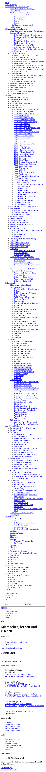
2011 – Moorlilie (20, 142)
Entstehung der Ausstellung (24, 77)
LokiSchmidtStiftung (12, 724)
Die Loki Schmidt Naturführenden (22, 91)
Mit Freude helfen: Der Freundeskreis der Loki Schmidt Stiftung (28, 439)
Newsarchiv (14, 545)
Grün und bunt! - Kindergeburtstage (27, 47)
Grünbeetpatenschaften (18, 220)
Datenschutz (9, 741)
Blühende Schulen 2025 (22, 281)
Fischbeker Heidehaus (17, 53)
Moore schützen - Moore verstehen (22, 257)
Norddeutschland (16, 287)
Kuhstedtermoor (20, 315)
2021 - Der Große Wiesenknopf (25, 122)
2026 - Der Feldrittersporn (23, 112)
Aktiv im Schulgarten (21, 478)
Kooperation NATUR (17, 228)
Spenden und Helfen (12, 426)
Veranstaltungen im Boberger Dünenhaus (28, 49)
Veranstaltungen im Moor (23, 263)
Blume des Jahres (16, 108)
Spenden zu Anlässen (21, 442)
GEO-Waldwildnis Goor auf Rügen (26, 398)
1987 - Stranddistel (21, 190)
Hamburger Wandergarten (19, 222)
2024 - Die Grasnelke (21, 116)
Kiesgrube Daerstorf (21, 299)
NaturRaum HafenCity (18, 73)
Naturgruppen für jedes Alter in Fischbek (28, 65)
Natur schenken (15, 458)
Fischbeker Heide (20, 355)
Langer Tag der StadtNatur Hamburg (23, 239)
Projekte (8, 95)
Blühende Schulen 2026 (22, 277)
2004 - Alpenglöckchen (22, 156)
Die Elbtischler (19, 235)
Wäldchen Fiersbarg (21, 374)
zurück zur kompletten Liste (11, 648)
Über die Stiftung (11, 743)
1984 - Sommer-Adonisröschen (25, 196)
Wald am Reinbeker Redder (24, 372)
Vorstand (13, 539)
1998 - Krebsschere (21, 168)
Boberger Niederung (21, 345)
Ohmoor (17, 327)
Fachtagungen (15, 27)
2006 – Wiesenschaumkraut (24, 152)
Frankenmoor (19, 301)
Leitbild (12, 549)
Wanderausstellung (21, 212)
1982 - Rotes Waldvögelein (23, 200)
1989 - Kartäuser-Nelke (22, 186)
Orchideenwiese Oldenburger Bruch (27, 329)
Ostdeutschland (15, 392)
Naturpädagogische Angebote (24, 41)
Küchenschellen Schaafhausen (25, 323)
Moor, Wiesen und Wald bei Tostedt (27, 325)
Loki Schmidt (14, 521)
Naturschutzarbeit (20, 51)
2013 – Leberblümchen (22, 138)
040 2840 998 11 (11, 706)
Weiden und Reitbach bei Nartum (26, 321)
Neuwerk (17, 360)
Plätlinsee (17, 404)
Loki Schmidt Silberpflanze (19, 243)
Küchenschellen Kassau (22, 313)
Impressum (9, 747)
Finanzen (13, 559)
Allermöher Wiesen (21, 343)
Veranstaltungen (11, 5)
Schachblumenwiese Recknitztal (25, 408)
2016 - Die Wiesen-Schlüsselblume (26, 132)
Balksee (17, 291)
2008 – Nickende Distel (22, 148)
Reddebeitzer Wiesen (21, 331)
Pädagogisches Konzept (18, 551)
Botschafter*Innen (16, 533)
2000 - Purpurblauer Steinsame (25, 164)
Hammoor (17, 307)
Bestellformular (15, 587)
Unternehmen (14, 480)
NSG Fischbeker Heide (22, 57)
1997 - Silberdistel (20, 170)
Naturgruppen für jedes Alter (24, 45)
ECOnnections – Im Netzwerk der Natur (24, 206)
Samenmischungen (16, 581)
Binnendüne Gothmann (18, 106)
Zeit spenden (18, 446)
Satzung (13, 535)
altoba (16, 233)
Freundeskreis (15, 89)
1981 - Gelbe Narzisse (22, 202)
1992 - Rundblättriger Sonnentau (25, 180)
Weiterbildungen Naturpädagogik (21, 25)
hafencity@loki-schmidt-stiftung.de (31, 706)
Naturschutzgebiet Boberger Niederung (28, 37)
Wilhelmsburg (19, 376)
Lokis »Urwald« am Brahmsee (25, 293)
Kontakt (8, 589)
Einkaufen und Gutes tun (23, 450)
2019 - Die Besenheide (22, 126)
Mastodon (8, 722)
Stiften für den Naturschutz (23, 456)
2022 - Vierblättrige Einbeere (24, 120)
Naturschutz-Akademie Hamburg (17, 7)
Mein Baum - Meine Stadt (19, 247)
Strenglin (17, 333)
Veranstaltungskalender (18, 87)
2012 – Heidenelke (21, 140)
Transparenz (14, 557)
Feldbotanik (18, 19)
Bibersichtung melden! (22, 255)
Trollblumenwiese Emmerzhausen (26, 390)
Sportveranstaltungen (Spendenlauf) (27, 474)
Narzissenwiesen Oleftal (22, 384)
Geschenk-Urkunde (21, 466)
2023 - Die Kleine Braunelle (24, 118)
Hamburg (13, 339)
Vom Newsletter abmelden (19, 571)
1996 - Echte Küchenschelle (24, 172)
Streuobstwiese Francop (22, 368)
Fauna (16, 21)
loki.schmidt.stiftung (12, 726)
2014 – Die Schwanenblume (24, 136)
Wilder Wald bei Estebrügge (24, 297)
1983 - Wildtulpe (20, 198)
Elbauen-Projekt (15, 208)
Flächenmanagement (17, 216)
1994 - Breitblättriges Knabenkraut (26, 176)
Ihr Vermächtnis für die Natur (24, 454)
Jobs (11, 561)
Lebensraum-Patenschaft (23, 464)
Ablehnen (5, 770)
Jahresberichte (15, 547)
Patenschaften (19, 79)
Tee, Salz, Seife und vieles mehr (21, 585)
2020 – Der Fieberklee (22, 124)
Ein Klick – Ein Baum (22, 214)
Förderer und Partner (17, 563)
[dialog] (23, 766)
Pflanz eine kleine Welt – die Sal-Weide (24, 269)
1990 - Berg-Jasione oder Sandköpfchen (28, 184)
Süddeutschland (15, 420)
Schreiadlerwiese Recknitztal (24, 410)
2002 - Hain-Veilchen (21, 160)
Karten (12, 579)
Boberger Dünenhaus (17, 33)
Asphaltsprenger (15, 101)
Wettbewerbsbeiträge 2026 (23, 279)
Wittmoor (17, 337)
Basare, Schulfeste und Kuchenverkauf (28, 476)
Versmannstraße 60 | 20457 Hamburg (18, 674)
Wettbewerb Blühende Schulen (21, 271)
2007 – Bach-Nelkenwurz (23, 150)
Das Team (13, 531)
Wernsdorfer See (20, 416)
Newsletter (9, 565)
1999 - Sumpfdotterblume (23, 166)
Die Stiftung (9, 517)
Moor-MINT (14, 226)
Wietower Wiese (20, 418)
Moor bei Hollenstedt (21, 311)
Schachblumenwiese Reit (23, 366)
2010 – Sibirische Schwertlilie (24, 144)
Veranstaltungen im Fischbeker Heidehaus (29, 69)
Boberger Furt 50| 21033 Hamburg (17, 684)
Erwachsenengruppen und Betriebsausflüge (29, 61)
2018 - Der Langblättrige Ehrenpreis (27, 128)
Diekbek (17, 347)
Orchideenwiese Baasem (23, 386)
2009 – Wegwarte (20, 146)
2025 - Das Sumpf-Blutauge (24, 114)
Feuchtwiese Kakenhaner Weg (25, 349)
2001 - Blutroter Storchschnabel (25, 162)
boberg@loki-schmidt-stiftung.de (29, 686)
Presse (7, 599)
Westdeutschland (16, 380)
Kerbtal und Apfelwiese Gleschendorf (27, 303)
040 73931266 (10, 686)
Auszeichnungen (20, 527)
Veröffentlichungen (21, 525)
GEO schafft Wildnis (17, 218)
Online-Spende (19, 485)
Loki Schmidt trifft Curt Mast (20, 245)
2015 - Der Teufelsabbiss (23, 134)
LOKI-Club (14, 241)
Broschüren (14, 583)
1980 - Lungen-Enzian (22, 204)
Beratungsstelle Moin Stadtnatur (21, 103)
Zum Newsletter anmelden (19, 569)
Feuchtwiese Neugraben (22, 351)
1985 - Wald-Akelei (21, 194)
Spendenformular (16, 430)
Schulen (13, 470)
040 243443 (9, 676)
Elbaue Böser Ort (20, 295)
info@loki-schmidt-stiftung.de (26, 676)
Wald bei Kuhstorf (20, 412)
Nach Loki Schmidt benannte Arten (26, 529)
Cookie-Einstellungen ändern (15, 758)
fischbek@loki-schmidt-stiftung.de (29, 696)
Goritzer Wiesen (20, 400)
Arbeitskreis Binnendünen (19, 99)
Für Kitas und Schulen (22, 43)
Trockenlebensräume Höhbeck (25, 309)
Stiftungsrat (14, 537)
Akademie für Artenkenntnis (20, 13)
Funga (16, 23)
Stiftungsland (10, 283)
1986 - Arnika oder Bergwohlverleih (27, 192)
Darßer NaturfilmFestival (18, 93)
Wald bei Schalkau (20, 414)
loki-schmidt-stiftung (12, 728)
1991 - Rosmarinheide (22, 182)
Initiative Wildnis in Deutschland (21, 224)
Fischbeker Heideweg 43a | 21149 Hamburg (21, 694)
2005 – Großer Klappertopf (24, 154)
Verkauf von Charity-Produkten (25, 491)
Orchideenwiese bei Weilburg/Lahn (26, 388)
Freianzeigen (18, 507)
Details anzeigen (7, 768)
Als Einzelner (14, 432)
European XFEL (20, 237)
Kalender (13, 577)
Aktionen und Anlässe (22, 493)
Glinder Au (18, 305)
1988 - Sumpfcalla (20, 188)
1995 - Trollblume (20, 174)
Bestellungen (10, 573)
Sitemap (8, 739)
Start (7, 3)
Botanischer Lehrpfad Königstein (26, 424)
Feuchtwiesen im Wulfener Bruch (26, 396)
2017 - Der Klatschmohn (23, 130)
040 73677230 (10, 696)
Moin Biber (14, 249)
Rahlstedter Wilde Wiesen (23, 364)
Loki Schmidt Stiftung (13, 730)
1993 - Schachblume (21, 178)
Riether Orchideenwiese (22, 406)
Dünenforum (18, 39)
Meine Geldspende (21, 436)
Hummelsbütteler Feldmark (23, 358)
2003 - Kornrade (20, 158)
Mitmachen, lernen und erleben (16, 29)
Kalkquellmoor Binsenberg (23, 402)
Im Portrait (18, 543)
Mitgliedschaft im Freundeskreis (25, 468)
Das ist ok (13, 770)
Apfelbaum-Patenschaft (22, 462)
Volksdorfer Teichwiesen (23, 370)
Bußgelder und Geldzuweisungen (26, 448)
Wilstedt (17, 335)
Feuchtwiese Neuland (22, 353)
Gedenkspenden (20, 444)
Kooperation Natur (21, 503)
